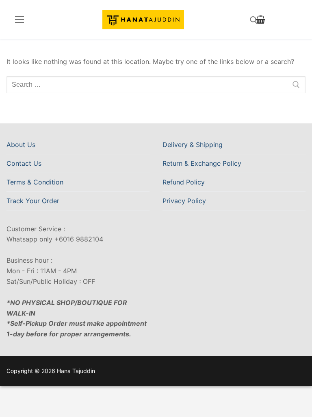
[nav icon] (19, 20)
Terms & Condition (34, 182)
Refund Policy (183, 182)
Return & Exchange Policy (201, 163)
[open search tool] (254, 20)
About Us (20, 144)
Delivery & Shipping (192, 144)
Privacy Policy (184, 201)
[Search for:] (156, 84)
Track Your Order (32, 201)
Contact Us (23, 163)
